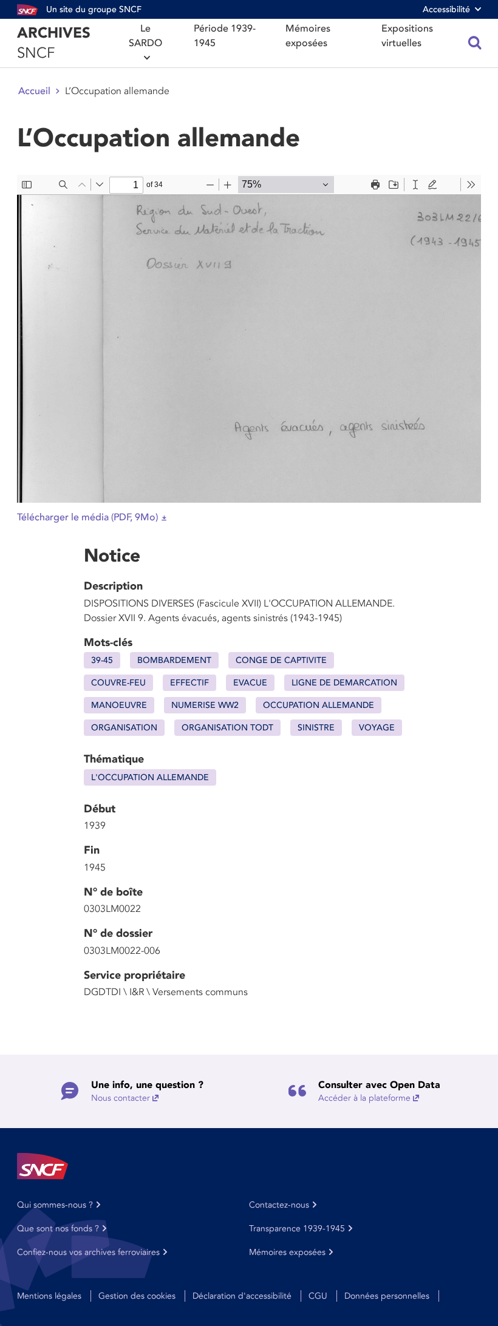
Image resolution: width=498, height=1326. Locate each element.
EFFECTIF (189, 683)
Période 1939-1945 (225, 35)
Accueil (34, 91)
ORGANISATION (124, 727)
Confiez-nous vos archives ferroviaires (88, 1252)
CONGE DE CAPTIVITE (281, 660)
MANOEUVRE (119, 705)
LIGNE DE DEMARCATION (344, 683)
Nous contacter (120, 1098)
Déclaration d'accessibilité (242, 1296)
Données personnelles (386, 1296)
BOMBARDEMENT (174, 660)
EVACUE (250, 683)
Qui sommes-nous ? (55, 1205)
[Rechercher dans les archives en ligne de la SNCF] (475, 43)
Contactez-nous (279, 1205)
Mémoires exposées (307, 35)
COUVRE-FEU (118, 683)
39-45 (102, 660)
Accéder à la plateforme (364, 1098)
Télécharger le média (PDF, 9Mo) (87, 517)
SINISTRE (316, 727)
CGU (318, 1296)
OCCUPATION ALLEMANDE (318, 705)
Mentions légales (49, 1296)
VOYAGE (377, 727)
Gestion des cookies (137, 1296)
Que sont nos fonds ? (58, 1228)
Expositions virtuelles (407, 35)
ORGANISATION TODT (227, 727)
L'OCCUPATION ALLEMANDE (150, 777)
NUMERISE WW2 (205, 705)
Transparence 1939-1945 (297, 1228)
